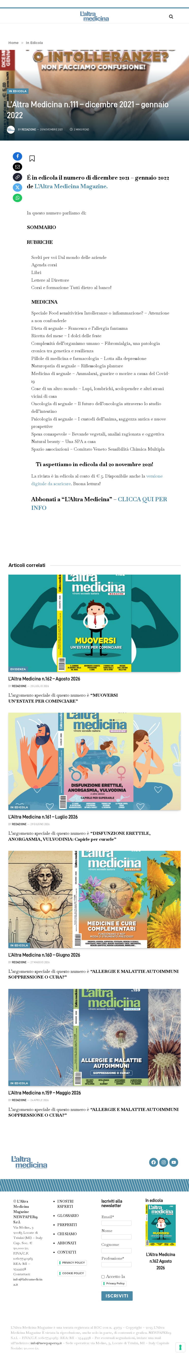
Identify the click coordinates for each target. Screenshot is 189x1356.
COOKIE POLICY (73, 1273)
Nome (106, 1230)
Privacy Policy (115, 1283)
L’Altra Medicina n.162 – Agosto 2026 (44, 678)
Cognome (110, 1244)
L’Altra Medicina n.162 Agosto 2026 (160, 1261)
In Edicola (18, 91)
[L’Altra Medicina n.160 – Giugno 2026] (94, 899)
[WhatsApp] (17, 198)
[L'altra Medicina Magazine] (94, 16)
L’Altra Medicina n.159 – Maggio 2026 (44, 1092)
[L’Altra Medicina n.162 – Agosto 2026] (94, 623)
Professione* (112, 1258)
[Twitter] (17, 187)
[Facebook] (17, 156)
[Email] (17, 167)
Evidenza (18, 669)
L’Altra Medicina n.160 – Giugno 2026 (44, 954)
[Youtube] (173, 1162)
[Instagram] (163, 1162)
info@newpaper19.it (46, 1343)
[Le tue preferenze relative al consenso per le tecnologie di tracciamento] (180, 1347)
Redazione (29, 129)
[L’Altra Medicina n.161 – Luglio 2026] (94, 761)
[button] (32, 158)
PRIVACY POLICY (73, 1262)
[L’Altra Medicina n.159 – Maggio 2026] (94, 1037)
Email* (107, 1216)
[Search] (170, 16)
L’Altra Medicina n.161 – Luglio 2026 (43, 816)
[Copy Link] (17, 177)
